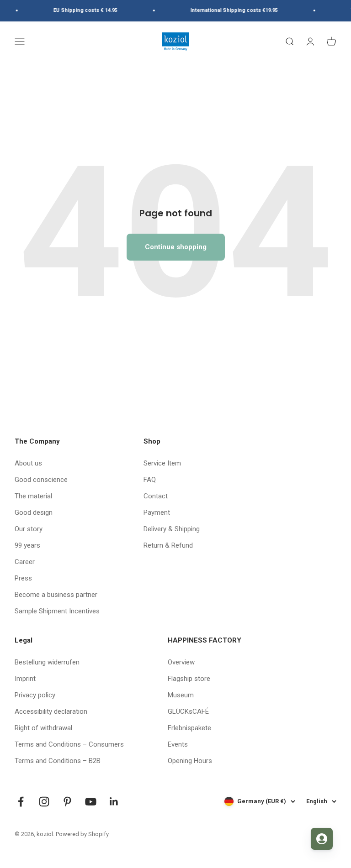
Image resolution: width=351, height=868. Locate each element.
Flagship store (189, 679)
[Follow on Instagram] (44, 801)
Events (178, 744)
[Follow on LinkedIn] (114, 801)
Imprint (25, 679)
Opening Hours (190, 761)
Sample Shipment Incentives (57, 611)
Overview (181, 662)
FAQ (150, 480)
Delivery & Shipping (172, 529)
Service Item (162, 463)
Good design (34, 512)
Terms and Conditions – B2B (58, 761)
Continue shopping (176, 247)
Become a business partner (56, 595)
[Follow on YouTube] (91, 801)
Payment (157, 512)
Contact (156, 496)
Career (25, 562)
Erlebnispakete (189, 728)
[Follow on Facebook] (21, 801)
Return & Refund (168, 545)
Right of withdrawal (43, 728)
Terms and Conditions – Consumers (69, 744)
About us (28, 463)
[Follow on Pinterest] (67, 801)
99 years (27, 545)
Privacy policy (35, 695)
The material (33, 496)
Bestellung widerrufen (47, 662)
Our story (29, 529)
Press (23, 578)
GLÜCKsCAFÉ (188, 711)
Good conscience (41, 480)
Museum (181, 695)
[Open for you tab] (322, 839)
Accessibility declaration (51, 711)
